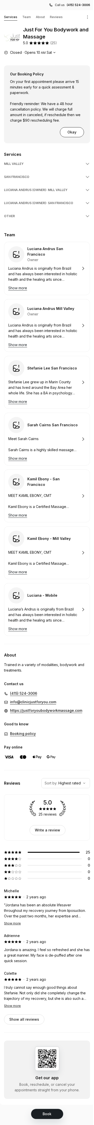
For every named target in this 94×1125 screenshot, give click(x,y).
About (40, 17)
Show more (12, 923)
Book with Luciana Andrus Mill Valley (47, 325)
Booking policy (23, 733)
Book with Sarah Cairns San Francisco (47, 439)
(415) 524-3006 (78, 5)
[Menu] (87, 17)
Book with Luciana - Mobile (47, 609)
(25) (53, 43)
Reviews (56, 17)
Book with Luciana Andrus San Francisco (47, 268)
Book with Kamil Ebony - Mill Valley (47, 553)
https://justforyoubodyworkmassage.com (46, 710)
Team (26, 17)
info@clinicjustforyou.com (33, 702)
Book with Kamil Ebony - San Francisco (47, 496)
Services (10, 17)
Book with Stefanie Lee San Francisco (47, 382)
